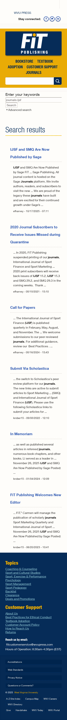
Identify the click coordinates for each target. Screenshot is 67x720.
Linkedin (58, 18)
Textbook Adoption (17, 621)
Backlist (10, 591)
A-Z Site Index (13, 698)
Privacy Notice (15, 677)
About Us (11, 613)
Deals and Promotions (20, 598)
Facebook (46, 18)
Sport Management (18, 584)
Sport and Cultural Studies (22, 572)
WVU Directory (15, 704)
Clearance (12, 595)
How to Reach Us (17, 628)
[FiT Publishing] (33, 43)
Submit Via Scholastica (29, 368)
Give (8, 710)
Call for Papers (22, 307)
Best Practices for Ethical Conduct (28, 617)
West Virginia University (26, 692)
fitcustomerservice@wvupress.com (29, 644)
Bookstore (24, 61)
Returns (10, 632)
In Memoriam (21, 434)
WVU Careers (50, 698)
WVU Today (37, 710)
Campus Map (32, 698)
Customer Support (42, 67)
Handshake (21, 710)
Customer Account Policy (22, 624)
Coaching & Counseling (21, 569)
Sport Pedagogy (16, 587)
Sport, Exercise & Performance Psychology (25, 578)
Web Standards (15, 669)
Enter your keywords (22, 94)
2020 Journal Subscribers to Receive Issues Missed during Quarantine (35, 234)
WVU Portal (54, 710)
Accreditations (15, 662)
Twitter (52, 18)
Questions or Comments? (21, 685)
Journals (33, 72)
